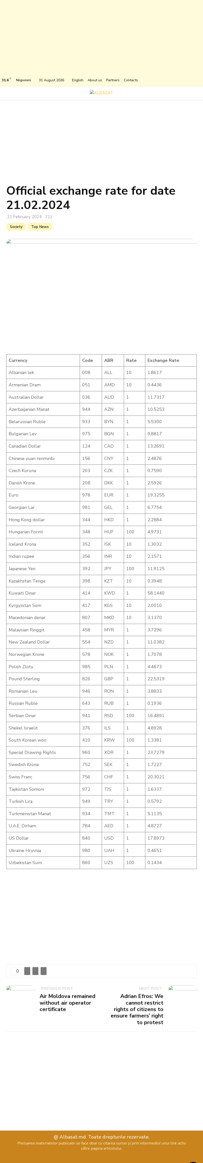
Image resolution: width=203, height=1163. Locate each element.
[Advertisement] (101, 39)
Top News (40, 226)
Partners (113, 80)
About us (95, 80)
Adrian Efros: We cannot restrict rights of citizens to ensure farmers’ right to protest (137, 1009)
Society (16, 226)
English (77, 80)
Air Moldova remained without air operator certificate (67, 1003)
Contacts (131, 80)
